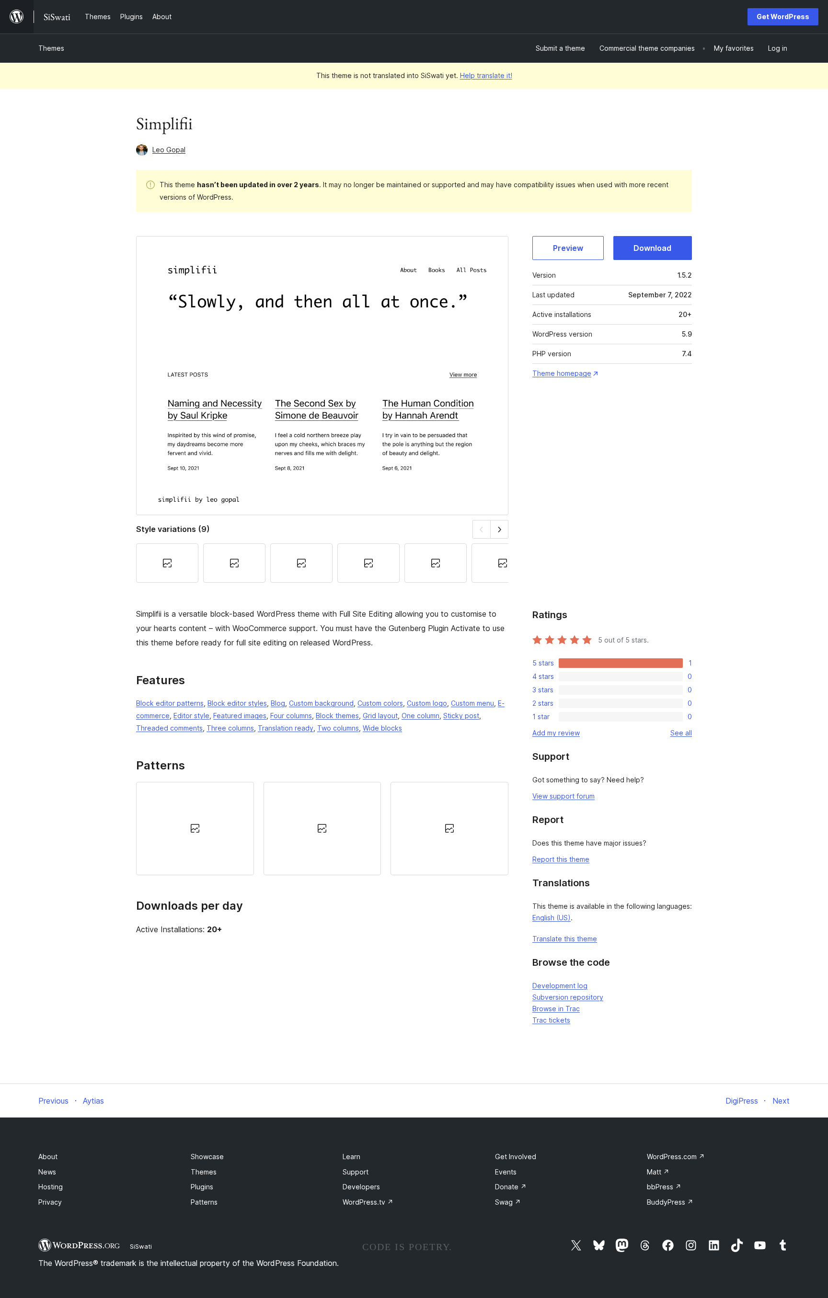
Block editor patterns (170, 703)
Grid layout (380, 715)
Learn (351, 1156)
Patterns (204, 1202)
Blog (278, 703)
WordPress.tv (368, 1202)
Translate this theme (564, 939)
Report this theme (560, 859)
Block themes (337, 715)
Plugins (202, 1187)
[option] (195, 828)
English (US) (551, 918)
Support (355, 1172)
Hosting (50, 1187)
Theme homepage (561, 373)
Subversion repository (567, 997)
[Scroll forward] (499, 529)
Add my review (556, 733)
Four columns (291, 715)
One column (420, 715)
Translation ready (285, 728)
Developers (361, 1187)
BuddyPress (670, 1202)
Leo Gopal (168, 150)
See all (681, 733)
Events (506, 1172)
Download (652, 248)
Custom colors (380, 703)
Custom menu (472, 703)
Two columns (338, 728)
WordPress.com (676, 1156)
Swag (508, 1202)
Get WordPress (783, 16)
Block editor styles (237, 703)
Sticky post (461, 715)
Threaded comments (169, 728)
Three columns (230, 728)
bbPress (664, 1187)
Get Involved (515, 1156)
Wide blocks (382, 728)
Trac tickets (551, 1020)
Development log (559, 986)
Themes (51, 48)
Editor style (191, 715)
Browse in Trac (556, 1009)
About (48, 1156)
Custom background (321, 703)
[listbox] (322, 828)
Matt (658, 1172)
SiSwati (141, 1246)
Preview (568, 248)
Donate (511, 1187)
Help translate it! (486, 75)
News (47, 1172)
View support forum (563, 796)
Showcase (207, 1156)
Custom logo (427, 703)
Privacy (50, 1202)
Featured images (239, 715)
